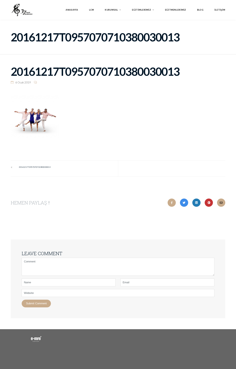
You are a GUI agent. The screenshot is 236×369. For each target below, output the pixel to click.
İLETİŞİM (219, 10)
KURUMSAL (111, 10)
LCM (91, 10)
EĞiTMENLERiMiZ (175, 10)
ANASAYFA (72, 10)
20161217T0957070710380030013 (35, 167)
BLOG (200, 10)
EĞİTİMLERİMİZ (141, 10)
